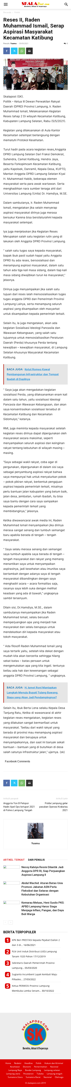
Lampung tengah (54, 1073)
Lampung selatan (52, 1070)
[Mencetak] (29, 51)
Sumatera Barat (33, 1077)
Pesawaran (28, 1073)
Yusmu (13, 43)
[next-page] (11, 922)
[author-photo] (35, 838)
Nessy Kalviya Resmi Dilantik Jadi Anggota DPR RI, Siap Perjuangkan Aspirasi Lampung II (43, 870)
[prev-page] (5, 922)
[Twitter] (14, 51)
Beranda (7, 12)
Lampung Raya (15, 1070)
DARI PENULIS (36, 859)
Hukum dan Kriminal (53, 1063)
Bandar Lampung (33, 1070)
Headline (28, 1063)
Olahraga (59, 1077)
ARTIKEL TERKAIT (14, 859)
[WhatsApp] (21, 51)
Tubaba (40, 1073)
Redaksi (17, 1063)
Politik (17, 12)
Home (8, 1063)
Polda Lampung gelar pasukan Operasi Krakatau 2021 (53, 807)
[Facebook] (6, 51)
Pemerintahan (40, 1066)
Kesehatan (15, 1066)
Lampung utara (13, 1073)
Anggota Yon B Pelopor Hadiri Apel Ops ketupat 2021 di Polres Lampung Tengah (19, 807)
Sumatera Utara (15, 1077)
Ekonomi (27, 1066)
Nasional (54, 1066)
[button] (5, 4)
